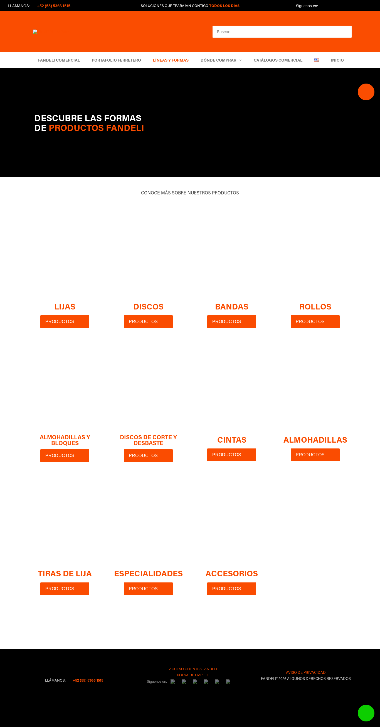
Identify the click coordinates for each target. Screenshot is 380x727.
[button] (342, 32)
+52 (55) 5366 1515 (87, 680)
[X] (333, 6)
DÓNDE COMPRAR (218, 60)
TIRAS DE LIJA (65, 573)
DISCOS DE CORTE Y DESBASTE (148, 440)
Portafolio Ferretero (116, 60)
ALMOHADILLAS (315, 439)
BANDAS (231, 306)
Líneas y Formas (171, 60)
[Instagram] (342, 6)
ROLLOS (315, 306)
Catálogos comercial (278, 60)
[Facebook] (324, 6)
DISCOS (148, 306)
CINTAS (231, 439)
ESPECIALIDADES (148, 573)
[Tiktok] (351, 6)
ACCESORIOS (232, 573)
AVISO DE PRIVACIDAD (306, 672)
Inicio (337, 60)
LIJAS (64, 306)
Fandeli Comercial (59, 60)
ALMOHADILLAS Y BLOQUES (65, 440)
